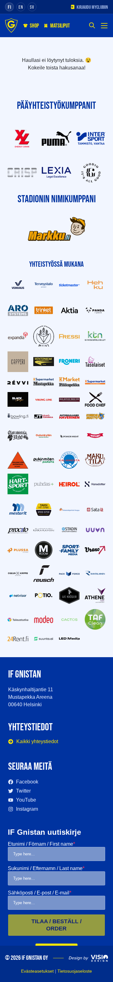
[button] (92, 26)
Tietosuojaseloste (74, 971)
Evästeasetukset (37, 971)
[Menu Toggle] (104, 25)
